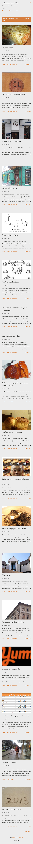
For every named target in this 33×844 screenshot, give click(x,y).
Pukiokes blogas (10, 3)
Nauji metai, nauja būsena (11, 809)
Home (3, 10)
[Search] (26, 3)
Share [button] (3, 64)
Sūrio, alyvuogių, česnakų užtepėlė (14, 528)
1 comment (10, 402)
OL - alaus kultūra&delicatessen (13, 94)
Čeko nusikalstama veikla (11, 336)
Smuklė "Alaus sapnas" (10, 188)
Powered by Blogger (17, 837)
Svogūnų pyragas (8, 47)
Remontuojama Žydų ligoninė (13, 622)
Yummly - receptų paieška (11, 669)
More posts (27, 831)
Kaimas (11, 10)
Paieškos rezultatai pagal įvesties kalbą (15, 716)
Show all (27, 18)
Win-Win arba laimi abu (10, 282)
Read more (28, 64)
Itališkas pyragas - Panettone (12, 432)
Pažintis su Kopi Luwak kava (12, 141)
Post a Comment (12, 64)
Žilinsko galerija (7, 575)
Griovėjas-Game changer (10, 235)
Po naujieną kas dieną (9, 762)
